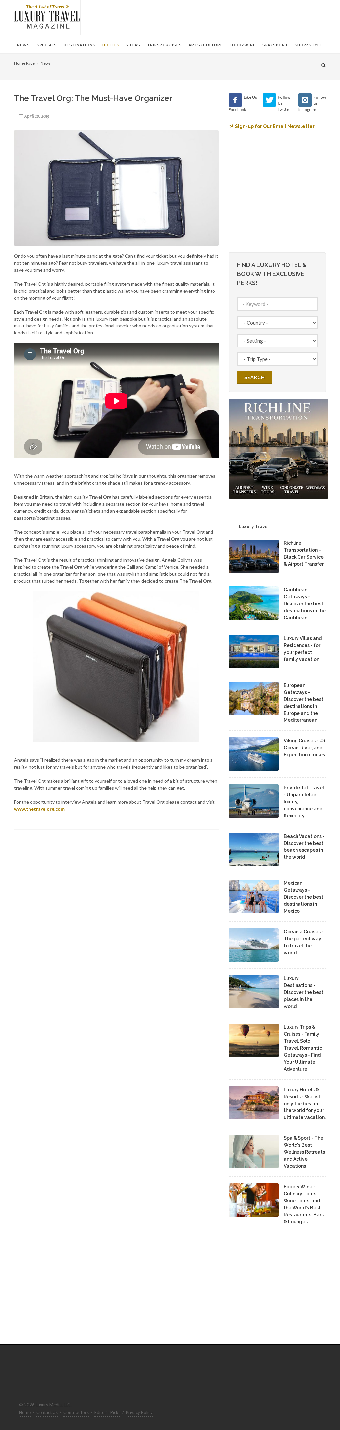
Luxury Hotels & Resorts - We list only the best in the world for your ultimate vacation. (305, 1103)
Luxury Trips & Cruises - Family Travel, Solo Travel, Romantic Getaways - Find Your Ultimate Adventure (303, 1048)
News (46, 63)
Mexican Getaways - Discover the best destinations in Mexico (303, 897)
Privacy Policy (139, 1412)
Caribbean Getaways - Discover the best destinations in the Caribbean (305, 603)
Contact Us (47, 1412)
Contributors (76, 1412)
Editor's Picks (107, 1412)
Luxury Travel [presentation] (254, 526)
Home (25, 1412)
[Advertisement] (203, 17)
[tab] (254, 526)
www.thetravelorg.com (39, 809)
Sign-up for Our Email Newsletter (275, 126)
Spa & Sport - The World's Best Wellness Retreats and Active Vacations (304, 1152)
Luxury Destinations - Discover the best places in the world (303, 992)
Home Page (24, 63)
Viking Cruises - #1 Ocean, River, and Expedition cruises (305, 747)
